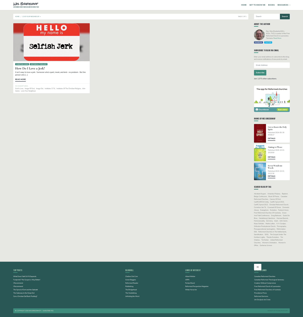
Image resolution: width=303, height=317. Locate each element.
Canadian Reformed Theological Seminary (269, 280)
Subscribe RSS (48, 311)
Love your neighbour (28, 91)
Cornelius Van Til (260, 207)
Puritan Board (190, 283)
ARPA (187, 280)
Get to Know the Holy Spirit (277, 128)
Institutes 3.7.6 (50, 89)
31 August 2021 (21, 86)
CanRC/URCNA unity (261, 202)
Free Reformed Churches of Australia (267, 213)
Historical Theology (39, 64)
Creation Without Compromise (265, 283)
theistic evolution (272, 237)
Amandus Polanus (273, 194)
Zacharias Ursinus (266, 245)
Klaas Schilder (259, 224)
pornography (281, 226)
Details (271, 138)
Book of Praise (273, 196)
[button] (40, 16)
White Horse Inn (191, 290)
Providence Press (260, 293)
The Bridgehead (131, 290)
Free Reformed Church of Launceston (267, 287)
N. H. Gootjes (281, 224)
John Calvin (283, 221)
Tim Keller (265, 240)
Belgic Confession (260, 196)
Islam (276, 221)
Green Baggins (130, 280)
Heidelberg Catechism (267, 218)
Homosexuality (259, 221)
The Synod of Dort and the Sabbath (25, 290)
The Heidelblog (131, 293)
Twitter (268, 42)
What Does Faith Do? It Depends (24, 277)
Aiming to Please (275, 147)
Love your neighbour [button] (30, 17)
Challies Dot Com (131, 277)
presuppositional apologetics (264, 229)
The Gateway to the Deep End (23, 293)
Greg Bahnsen (276, 216)
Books (271, 5)
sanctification (258, 234)
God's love (19, 89)
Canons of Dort (275, 199)
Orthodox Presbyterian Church (264, 226)
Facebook (258, 42)
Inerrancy (269, 221)
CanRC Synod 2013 (261, 205)
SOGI (266, 234)
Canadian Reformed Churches (264, 277)
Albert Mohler (190, 277)
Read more (20, 79)
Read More (277, 38)
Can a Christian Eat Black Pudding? (25, 296)
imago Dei (39, 89)
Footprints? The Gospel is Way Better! (26, 280)
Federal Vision (283, 210)
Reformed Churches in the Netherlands (272, 232)
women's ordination (269, 243)
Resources (283, 5)
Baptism (285, 194)
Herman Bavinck (282, 218)
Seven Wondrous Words (275, 166)
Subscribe (260, 72)
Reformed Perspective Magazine (196, 287)
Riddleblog (129, 287)
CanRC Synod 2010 (277, 202)
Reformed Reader (131, 283)
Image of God (30, 89)
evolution (273, 210)
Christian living (22, 64)
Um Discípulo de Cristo (262, 300)
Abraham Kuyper (260, 194)
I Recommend (18, 283)
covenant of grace (274, 207)
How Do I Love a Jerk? (30, 68)
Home (244, 5)
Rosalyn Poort (282, 311)
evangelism (264, 210)
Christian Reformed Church (278, 205)
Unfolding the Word (132, 296)
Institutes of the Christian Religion (69, 89)
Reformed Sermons (261, 296)
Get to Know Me (257, 5)
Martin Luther (270, 224)
